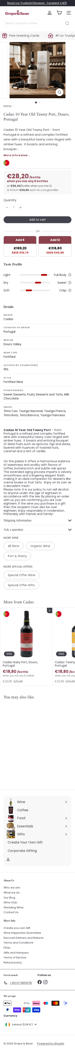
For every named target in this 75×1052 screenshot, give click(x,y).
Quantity (10, 200)
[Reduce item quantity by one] (7, 207)
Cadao (28, 602)
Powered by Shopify (50, 1044)
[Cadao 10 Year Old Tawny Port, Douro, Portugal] (26, 742)
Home (7, 106)
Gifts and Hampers (16, 953)
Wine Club (10, 902)
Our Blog (9, 898)
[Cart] (59, 13)
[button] (69, 275)
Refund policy (13, 962)
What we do (12, 893)
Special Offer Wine (21, 575)
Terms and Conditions (18, 943)
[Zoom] (59, 92)
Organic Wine (40, 546)
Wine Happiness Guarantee (22, 933)
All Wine (13, 546)
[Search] (67, 23)
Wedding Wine (14, 907)
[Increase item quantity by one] (20, 207)
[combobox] (37, 23)
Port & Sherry (17, 556)
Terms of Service (15, 957)
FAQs (7, 948)
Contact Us (11, 912)
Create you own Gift (17, 928)
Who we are (12, 888)
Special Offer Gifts (21, 585)
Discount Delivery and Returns (24, 938)
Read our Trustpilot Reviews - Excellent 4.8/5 (37, 3)
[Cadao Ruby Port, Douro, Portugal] (26, 647)
